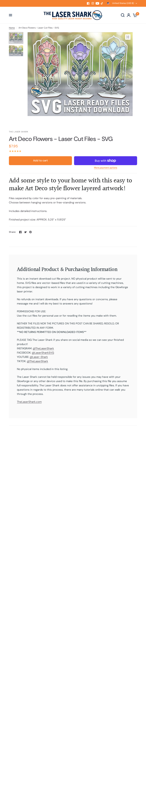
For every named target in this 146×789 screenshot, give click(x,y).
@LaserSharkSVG (43, 352)
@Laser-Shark (39, 357)
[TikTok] (102, 3)
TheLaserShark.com (29, 402)
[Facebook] (88, 3)
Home (12, 27)
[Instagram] (92, 3)
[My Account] (129, 15)
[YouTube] (97, 3)
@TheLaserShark (43, 348)
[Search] (123, 15)
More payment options (105, 168)
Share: (12, 232)
